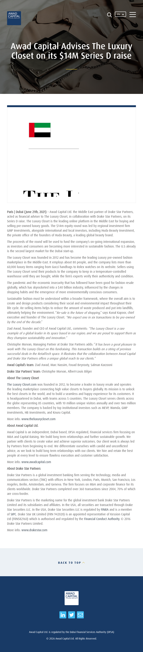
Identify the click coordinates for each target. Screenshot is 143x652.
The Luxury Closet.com (21, 384)
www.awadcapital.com (36, 462)
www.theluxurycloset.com (38, 419)
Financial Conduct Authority (101, 519)
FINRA (105, 509)
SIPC (13, 514)
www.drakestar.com (34, 530)
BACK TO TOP (69, 562)
